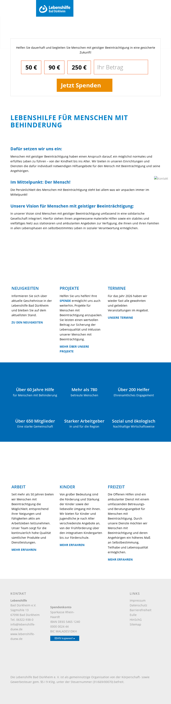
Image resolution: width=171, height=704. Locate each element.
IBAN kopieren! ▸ (64, 638)
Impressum (138, 600)
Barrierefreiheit (140, 610)
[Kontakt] (161, 178)
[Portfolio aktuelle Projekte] (81, 272)
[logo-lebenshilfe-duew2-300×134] (102, 8)
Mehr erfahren (23, 550)
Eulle (133, 615)
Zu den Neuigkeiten (27, 322)
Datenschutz (138, 605)
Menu (10, 8)
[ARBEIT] (32, 470)
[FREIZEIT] (129, 470)
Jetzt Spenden (81, 85)
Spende (65, 301)
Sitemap (135, 624)
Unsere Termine (120, 318)
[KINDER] (81, 470)
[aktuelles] (32, 272)
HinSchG (136, 620)
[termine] (129, 272)
